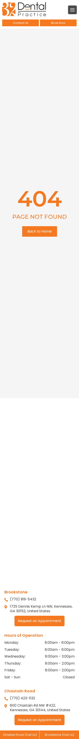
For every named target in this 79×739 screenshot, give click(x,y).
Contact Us (20, 23)
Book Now (58, 23)
